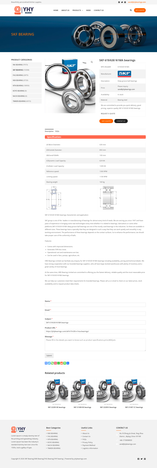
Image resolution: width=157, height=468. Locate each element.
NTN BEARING (18, 85)
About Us (85, 433)
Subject (49, 319)
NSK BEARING (18, 80)
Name (48, 301)
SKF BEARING (18, 70)
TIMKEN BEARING (19, 101)
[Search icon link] (131, 10)
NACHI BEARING (19, 96)
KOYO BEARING (18, 91)
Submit (49, 355)
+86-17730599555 (126, 440)
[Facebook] (119, 2)
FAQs (84, 439)
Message (49, 337)
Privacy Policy (87, 442)
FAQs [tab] (57, 131)
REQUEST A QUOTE (108, 113)
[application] (82, 10)
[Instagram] (125, 2)
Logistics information (90, 448)
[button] (92, 62)
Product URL (51, 328)
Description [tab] (49, 131)
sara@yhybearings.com (126, 89)
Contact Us (86, 436)
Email (48, 310)
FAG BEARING (18, 75)
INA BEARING (18, 65)
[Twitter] (122, 2)
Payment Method (88, 445)
